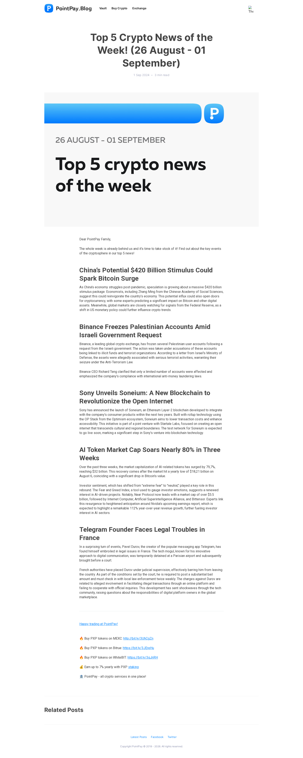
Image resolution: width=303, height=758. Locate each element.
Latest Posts (139, 737)
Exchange (139, 8)
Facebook (157, 737)
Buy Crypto (119, 8)
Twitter (172, 737)
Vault (103, 8)
